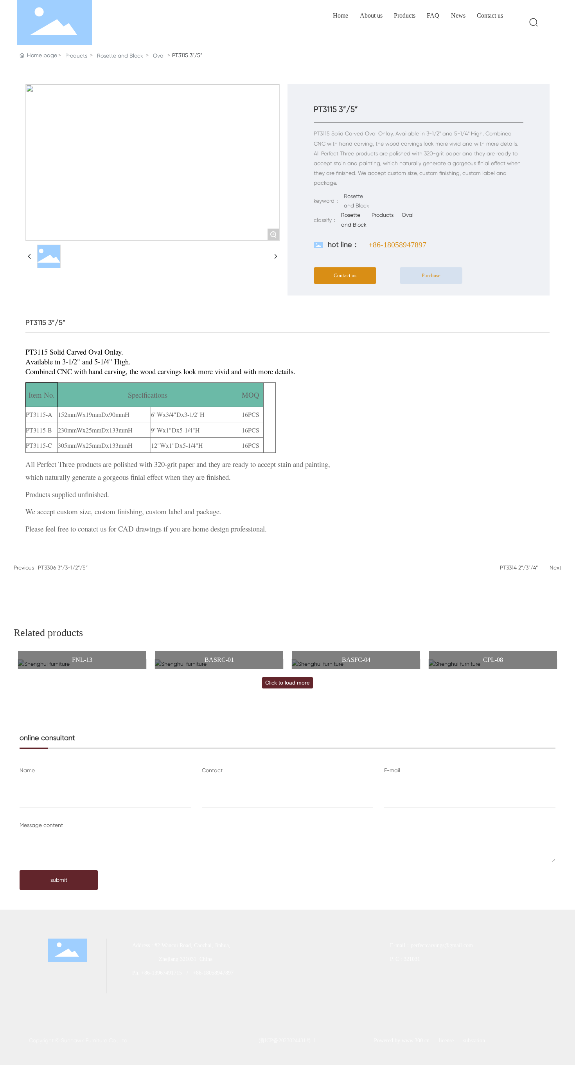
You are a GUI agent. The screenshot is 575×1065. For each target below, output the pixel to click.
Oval (159, 55)
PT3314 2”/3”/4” (519, 567)
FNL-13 (82, 659)
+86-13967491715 (161, 973)
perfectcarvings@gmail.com (442, 945)
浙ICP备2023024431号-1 (287, 1040)
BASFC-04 (356, 659)
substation (474, 1040)
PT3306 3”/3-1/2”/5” (63, 567)
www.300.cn (415, 1040)
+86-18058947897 (397, 244)
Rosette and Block (120, 55)
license (446, 1040)
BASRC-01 (219, 659)
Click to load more (287, 682)
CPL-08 (493, 659)
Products (76, 55)
